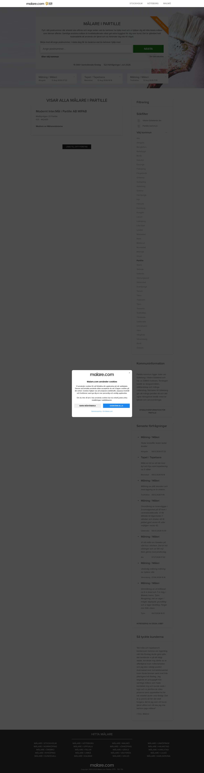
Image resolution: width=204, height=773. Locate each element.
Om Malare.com (108, 411)
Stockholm (136, 3)
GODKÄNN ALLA (116, 406)
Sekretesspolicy (96, 411)
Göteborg (153, 3)
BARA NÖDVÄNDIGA (87, 406)
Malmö (167, 3)
